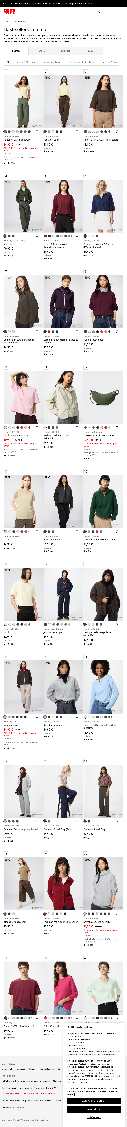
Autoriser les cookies (94, 1101)
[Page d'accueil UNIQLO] (9, 11)
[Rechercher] (119, 11)
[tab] (16, 51)
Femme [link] (13, 21)
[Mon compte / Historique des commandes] (106, 11)
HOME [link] (6, 21)
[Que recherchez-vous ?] (99, 11)
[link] (67, 3)
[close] (3, 3)
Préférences (94, 1117)
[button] (24, 101)
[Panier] (113, 11)
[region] (94, 1075)
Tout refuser (94, 1109)
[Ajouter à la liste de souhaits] (37, 131)
